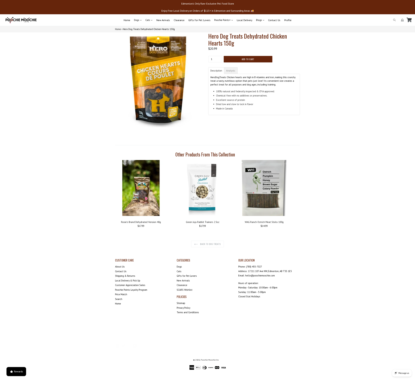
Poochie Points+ (222, 20)
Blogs (259, 20)
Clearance (179, 20)
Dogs (137, 20)
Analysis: (231, 70)
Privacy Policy (183, 307)
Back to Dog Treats (210, 244)
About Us (120, 266)
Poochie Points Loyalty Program (131, 289)
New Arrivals (163, 20)
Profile (287, 20)
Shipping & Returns (125, 275)
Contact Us (274, 20)
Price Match (121, 294)
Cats (148, 20)
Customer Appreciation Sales (130, 285)
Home (127, 20)
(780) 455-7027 (254, 266)
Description (216, 70)
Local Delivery (244, 20)
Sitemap (181, 303)
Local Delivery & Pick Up (127, 280)
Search (118, 299)
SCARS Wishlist (184, 289)
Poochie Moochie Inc (210, 360)
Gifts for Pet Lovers (199, 20)
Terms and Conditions (188, 312)
